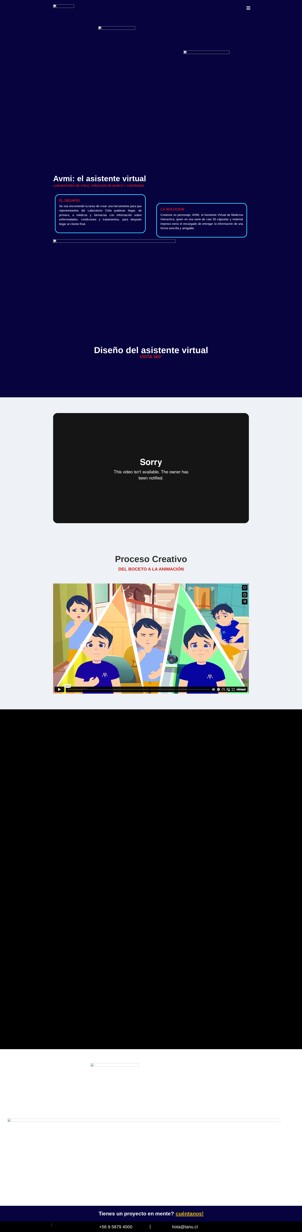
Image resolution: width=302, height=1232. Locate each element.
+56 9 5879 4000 (115, 1226)
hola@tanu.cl (185, 1226)
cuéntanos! (190, 1213)
